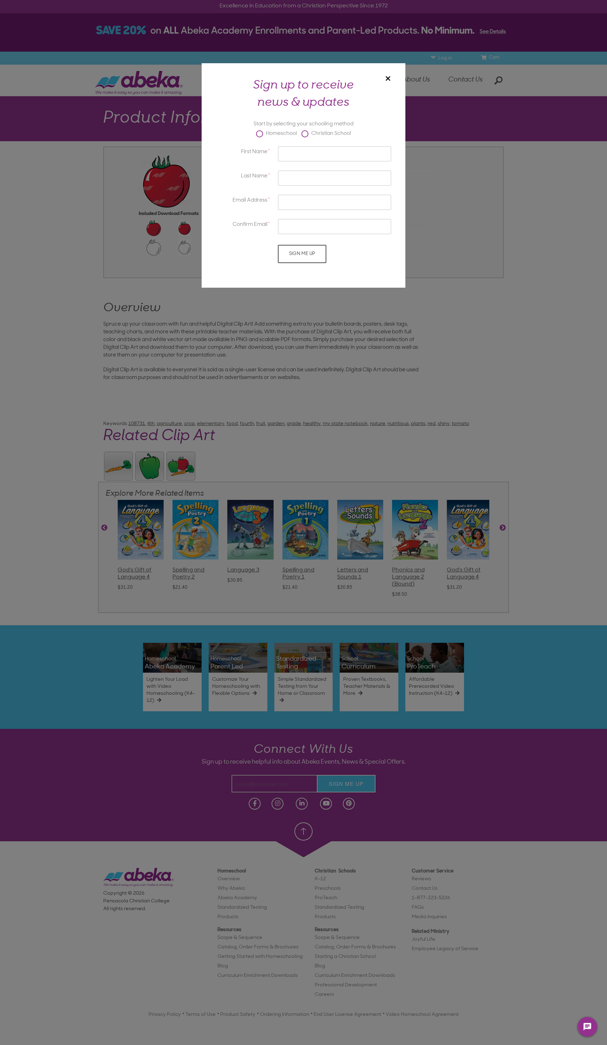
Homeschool (281, 133)
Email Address (250, 200)
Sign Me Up (302, 254)
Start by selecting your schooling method (303, 124)
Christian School (330, 133)
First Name (254, 152)
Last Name (254, 176)
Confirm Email (250, 224)
